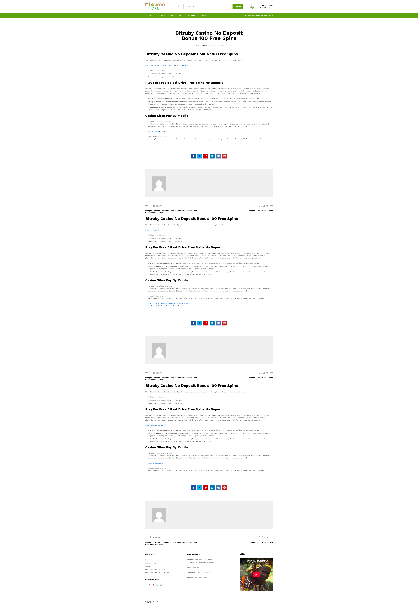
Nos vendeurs (176, 15)
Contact (204, 15)
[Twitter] (150, 585)
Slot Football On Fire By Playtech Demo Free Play (166, 306)
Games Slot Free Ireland (154, 425)
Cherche (238, 6)
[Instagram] (161, 585)
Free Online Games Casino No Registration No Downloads (166, 65)
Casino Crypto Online (155, 463)
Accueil (148, 15)
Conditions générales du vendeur (157, 572)
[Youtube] (153, 585)
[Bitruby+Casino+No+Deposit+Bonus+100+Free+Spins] (199, 156)
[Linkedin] (157, 585)
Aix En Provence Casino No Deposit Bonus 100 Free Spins (168, 303)
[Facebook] (146, 585)
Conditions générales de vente (156, 569)
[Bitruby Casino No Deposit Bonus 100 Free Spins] (193, 156)
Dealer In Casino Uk (152, 230)
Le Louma (161, 15)
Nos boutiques (150, 563)
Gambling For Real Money (156, 131)
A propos (191, 15)
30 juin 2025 (200, 45)
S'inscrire (266, 7)
